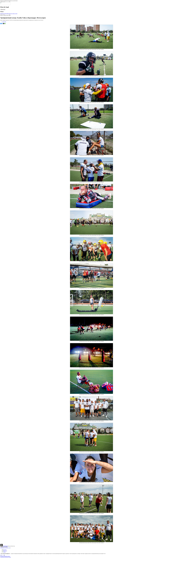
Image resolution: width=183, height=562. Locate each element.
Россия (6, 13)
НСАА (3, 13)
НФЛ (1, 13)
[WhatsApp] (5, 23)
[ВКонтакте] (1, 23)
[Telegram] (2, 23)
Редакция (1, 556)
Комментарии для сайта (5, 547)
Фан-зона (10, 13)
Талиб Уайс (4, 21)
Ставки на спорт (14, 13)
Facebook (4, 549)
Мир (8, 13)
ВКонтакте (5, 550)
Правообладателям (7, 556)
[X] (3, 23)
